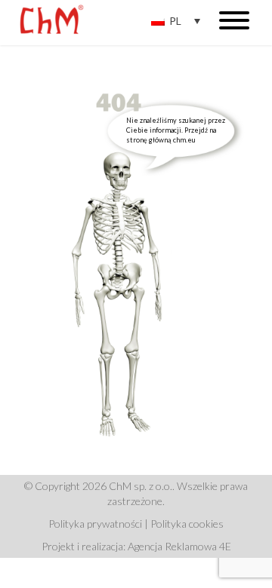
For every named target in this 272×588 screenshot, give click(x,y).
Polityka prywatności (95, 523)
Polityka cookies (187, 523)
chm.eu (184, 140)
